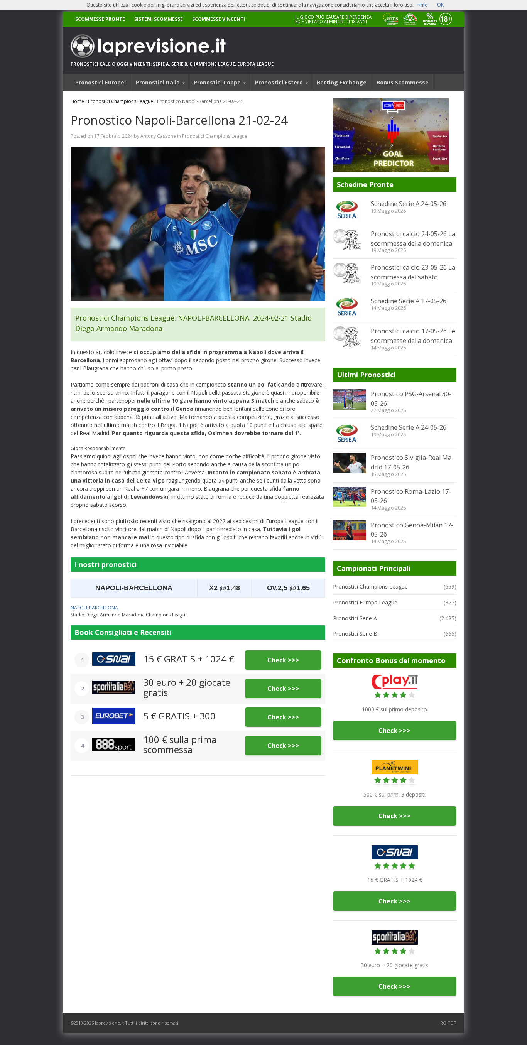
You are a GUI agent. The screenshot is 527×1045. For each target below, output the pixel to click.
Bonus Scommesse (403, 82)
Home (77, 101)
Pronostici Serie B (355, 633)
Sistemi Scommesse (158, 19)
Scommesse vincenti (218, 19)
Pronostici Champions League (120, 101)
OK (440, 5)
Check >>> (283, 660)
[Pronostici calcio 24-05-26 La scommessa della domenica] (349, 239)
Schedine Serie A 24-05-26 (408, 203)
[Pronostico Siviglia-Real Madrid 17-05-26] (349, 463)
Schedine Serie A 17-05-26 (408, 301)
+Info (422, 5)
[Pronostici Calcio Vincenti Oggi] (172, 46)
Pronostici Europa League (365, 602)
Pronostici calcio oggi (99, 64)
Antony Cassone (158, 136)
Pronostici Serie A (355, 618)
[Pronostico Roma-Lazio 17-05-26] (349, 497)
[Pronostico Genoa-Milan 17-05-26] (349, 530)
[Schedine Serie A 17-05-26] (349, 307)
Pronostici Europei (100, 82)
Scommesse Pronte (100, 19)
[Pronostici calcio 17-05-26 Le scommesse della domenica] (349, 336)
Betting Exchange (342, 82)
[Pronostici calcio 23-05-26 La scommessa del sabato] (349, 273)
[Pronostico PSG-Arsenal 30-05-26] (349, 399)
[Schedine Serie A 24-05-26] (349, 210)
